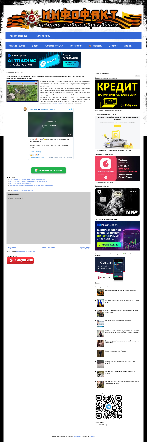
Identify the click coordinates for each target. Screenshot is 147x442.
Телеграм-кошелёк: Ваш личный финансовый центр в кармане (27, 179)
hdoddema (77, 436)
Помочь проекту (42, 36)
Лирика (127, 46)
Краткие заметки (17, 46)
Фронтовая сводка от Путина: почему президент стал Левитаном (28, 181)
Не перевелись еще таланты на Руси (118, 320)
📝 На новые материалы (48, 170)
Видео (35, 46)
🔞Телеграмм (95, 46)
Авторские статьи (54, 46)
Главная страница (18, 36)
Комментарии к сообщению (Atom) (26, 251)
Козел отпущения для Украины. (116, 351)
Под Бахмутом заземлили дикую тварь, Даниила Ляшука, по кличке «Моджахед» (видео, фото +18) (122, 331)
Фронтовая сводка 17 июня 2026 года (20, 183)
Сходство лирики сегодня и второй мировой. (120, 290)
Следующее (11, 248)
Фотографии (76, 46)
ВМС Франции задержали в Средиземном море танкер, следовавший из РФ (31, 185)
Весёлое (113, 46)
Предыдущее (85, 248)
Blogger (92, 436)
